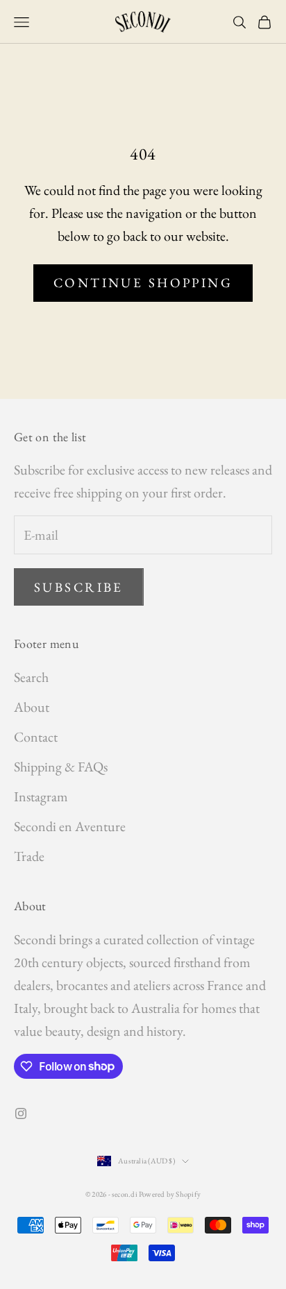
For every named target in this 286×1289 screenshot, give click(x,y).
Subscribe (79, 587)
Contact (36, 737)
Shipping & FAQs (61, 767)
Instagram (41, 796)
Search (31, 677)
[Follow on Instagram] (21, 1113)
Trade (29, 856)
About (31, 707)
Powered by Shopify (170, 1194)
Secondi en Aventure (70, 826)
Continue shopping (143, 282)
